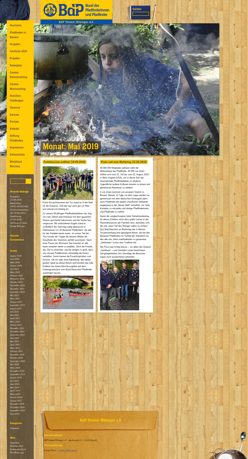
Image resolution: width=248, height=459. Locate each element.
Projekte (15, 58)
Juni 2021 (14, 337)
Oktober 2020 (16, 357)
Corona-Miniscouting (17, 86)
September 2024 (17, 285)
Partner (14, 121)
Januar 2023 (16, 301)
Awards (14, 114)
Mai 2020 (14, 364)
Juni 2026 (14, 258)
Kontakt (14, 128)
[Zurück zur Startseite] (76, 9)
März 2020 (15, 367)
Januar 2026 (16, 265)
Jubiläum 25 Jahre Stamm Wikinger (18, 224)
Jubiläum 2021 (18, 51)
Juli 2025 (14, 268)
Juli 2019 (14, 380)
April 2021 (15, 344)
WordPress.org (17, 452)
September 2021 (17, 334)
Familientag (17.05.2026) (16, 218)
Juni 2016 (14, 413)
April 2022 (15, 318)
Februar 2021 (16, 351)
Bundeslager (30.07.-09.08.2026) (19, 205)
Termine (15, 107)
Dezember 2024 (17, 278)
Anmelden (14, 442)
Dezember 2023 (17, 288)
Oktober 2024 (16, 282)
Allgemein (14, 428)
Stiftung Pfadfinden (16, 138)
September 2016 (17, 410)
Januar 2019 (16, 397)
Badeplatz (16, 65)
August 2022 (16, 308)
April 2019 (15, 390)
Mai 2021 (14, 341)
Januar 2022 (16, 324)
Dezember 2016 (17, 403)
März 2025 (15, 272)
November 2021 (17, 331)
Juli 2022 (14, 311)
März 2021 (15, 347)
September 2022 (17, 305)
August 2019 (16, 377)
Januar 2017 (16, 400)
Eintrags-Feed (16, 445)
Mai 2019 (14, 387)
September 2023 (17, 291)
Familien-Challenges (16, 98)
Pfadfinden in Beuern (18, 35)
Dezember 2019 (17, 370)
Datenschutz (17, 154)
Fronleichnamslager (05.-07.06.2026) (19, 211)
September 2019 (17, 374)
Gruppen (15, 44)
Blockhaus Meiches (16, 164)
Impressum (17, 147)
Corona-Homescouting (18, 75)
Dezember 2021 (17, 328)
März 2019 (15, 394)
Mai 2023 (14, 295)
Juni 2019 (14, 384)
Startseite (16, 25)
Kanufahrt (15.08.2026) (16, 198)
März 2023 (15, 298)
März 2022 (15, 321)
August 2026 (16, 255)
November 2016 (17, 407)
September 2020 (17, 361)
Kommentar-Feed (18, 449)
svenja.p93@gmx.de (68, 450)
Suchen (136, 9)
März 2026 (15, 262)
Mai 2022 (14, 315)
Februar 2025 (16, 275)
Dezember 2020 (17, 354)
